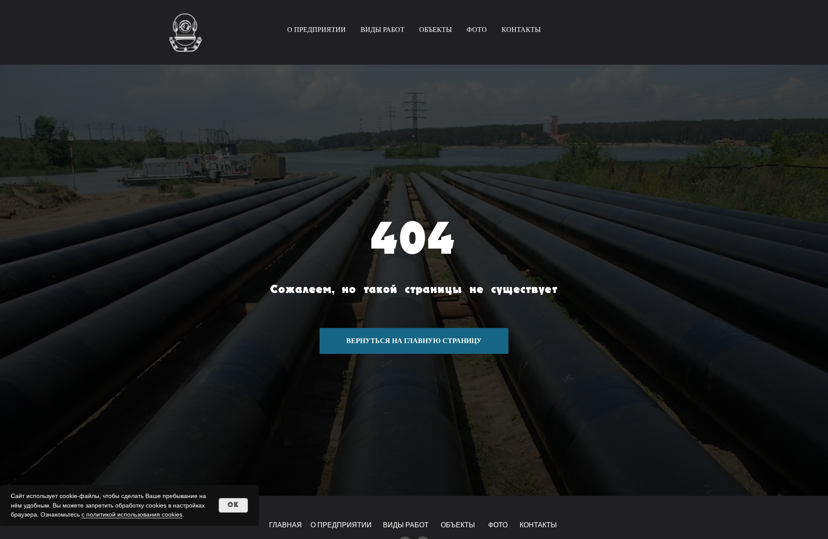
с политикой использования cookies (132, 514)
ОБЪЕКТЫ (435, 29)
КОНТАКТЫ (521, 29)
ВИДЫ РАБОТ (383, 29)
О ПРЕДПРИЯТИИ (316, 29)
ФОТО (477, 29)
